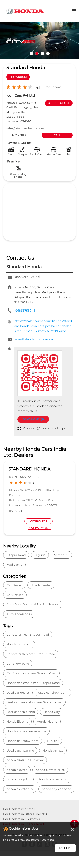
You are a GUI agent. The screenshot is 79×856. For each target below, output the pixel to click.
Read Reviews (52, 87)
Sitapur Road (16, 555)
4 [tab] (48, 53)
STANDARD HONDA (29, 468)
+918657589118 (16, 135)
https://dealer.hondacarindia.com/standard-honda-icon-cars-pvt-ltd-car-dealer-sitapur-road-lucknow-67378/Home (43, 326)
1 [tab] (31, 53)
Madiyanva (14, 564)
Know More (39, 528)
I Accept (65, 848)
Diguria (40, 555)
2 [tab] (37, 53)
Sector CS (61, 555)
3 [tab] (42, 53)
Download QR (33, 419)
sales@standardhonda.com (25, 128)
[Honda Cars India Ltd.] (25, 12)
